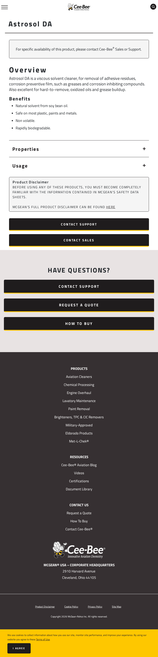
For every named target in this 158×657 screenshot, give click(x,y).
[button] (79, 149)
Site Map (116, 606)
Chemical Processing (79, 384)
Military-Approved (79, 425)
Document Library (79, 489)
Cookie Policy (71, 606)
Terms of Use (43, 639)
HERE (110, 207)
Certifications (79, 481)
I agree (19, 648)
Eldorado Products (79, 433)
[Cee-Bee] (79, 6)
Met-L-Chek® (79, 441)
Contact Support (79, 224)
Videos (79, 473)
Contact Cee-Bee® (79, 529)
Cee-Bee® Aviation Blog (79, 465)
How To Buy (79, 323)
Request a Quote (79, 305)
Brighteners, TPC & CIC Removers (79, 417)
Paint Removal (79, 409)
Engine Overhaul (79, 392)
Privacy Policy (95, 606)
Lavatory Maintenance (79, 401)
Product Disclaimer (45, 606)
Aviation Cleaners (79, 376)
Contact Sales (79, 240)
